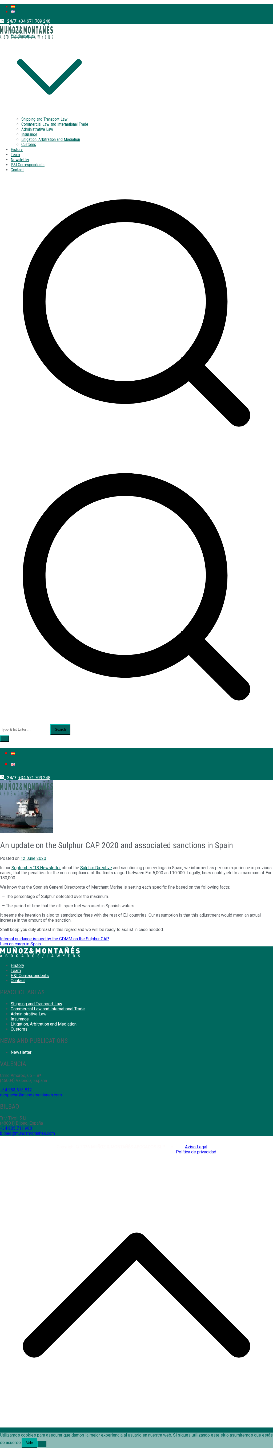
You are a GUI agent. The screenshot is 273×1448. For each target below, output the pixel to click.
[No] (41, 1444)
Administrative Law (37, 129)
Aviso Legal (196, 1146)
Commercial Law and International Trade (54, 124)
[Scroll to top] (136, 1430)
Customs (28, 144)
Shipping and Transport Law (44, 119)
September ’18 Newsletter (36, 867)
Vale (29, 1443)
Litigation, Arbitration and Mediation (50, 139)
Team (15, 154)
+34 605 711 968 (16, 1128)
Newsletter (20, 159)
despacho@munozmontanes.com (31, 1094)
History (17, 149)
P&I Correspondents (28, 164)
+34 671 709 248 (34, 21)
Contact (17, 169)
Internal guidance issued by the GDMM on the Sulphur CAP (54, 938)
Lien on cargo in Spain (20, 943)
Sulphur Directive (96, 867)
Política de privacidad (196, 1151)
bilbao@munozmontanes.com (27, 1133)
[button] (49, 114)
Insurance (29, 134)
